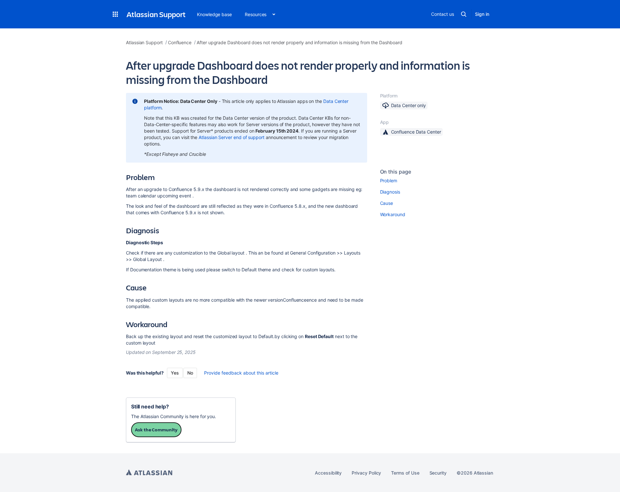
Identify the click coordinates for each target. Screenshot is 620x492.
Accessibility (328, 473)
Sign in (482, 14)
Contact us (442, 14)
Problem (389, 180)
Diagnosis (390, 192)
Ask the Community (156, 430)
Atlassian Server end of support (231, 137)
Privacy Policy (366, 473)
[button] (115, 14)
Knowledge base (214, 14)
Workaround (392, 214)
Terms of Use (405, 473)
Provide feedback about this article (241, 373)
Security (438, 473)
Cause (386, 203)
